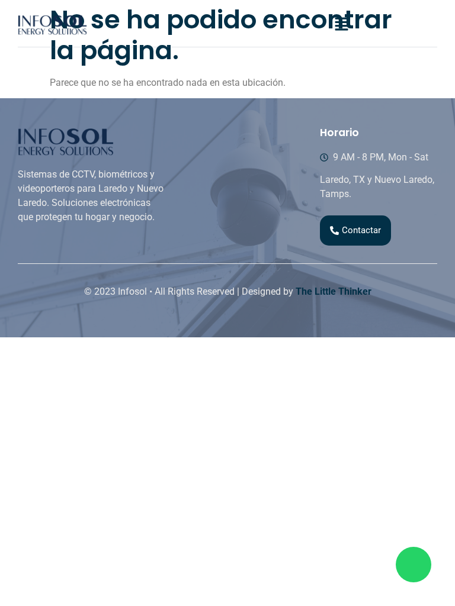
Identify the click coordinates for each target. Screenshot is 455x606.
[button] (341, 25)
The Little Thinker (333, 291)
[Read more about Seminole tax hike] (413, 564)
